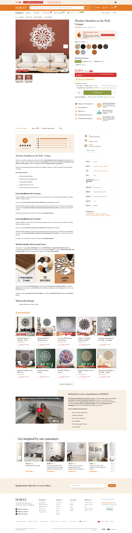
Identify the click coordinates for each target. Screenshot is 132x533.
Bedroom (98, 215)
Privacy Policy (73, 521)
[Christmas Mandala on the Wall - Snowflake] (106, 326)
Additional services (88, 510)
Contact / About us (88, 502)
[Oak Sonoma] (28, 78)
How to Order (64, 521)
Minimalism (96, 166)
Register (71, 510)
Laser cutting (96, 179)
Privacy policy (80, 528)
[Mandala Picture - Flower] (45, 358)
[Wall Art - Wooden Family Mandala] (86, 326)
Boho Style (105, 166)
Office (57, 512)
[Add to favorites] (114, 92)
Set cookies (84, 521)
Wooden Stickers (42, 512)
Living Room (97, 213)
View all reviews (25, 148)
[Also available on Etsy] (99, 118)
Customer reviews (88, 504)
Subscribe (112, 485)
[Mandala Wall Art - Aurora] (66, 358)
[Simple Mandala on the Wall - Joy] (25, 358)
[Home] (16, 17)
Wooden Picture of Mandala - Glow (23, 339)
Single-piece (96, 170)
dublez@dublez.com (108, 503)
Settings (71, 508)
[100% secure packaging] (99, 105)
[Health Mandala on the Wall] (86, 358)
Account (71, 502)
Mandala (95, 161)
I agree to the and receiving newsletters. (88, 488)
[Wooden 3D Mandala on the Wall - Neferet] (106, 358)
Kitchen (58, 508)
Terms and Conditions (94, 529)
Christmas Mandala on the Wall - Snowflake (106, 339)
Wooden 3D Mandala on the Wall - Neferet (107, 371)
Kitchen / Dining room (90, 215)
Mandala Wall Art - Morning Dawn (44, 339)
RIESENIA (23, 529)
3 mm (95, 201)
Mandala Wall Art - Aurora (64, 371)
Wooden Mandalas (43, 506)
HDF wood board (97, 187)
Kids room (58, 506)
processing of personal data (85, 488)
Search (87, 7)
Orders (71, 506)
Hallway (102, 215)
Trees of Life (41, 508)
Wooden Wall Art (42, 510)
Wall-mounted (103, 170)
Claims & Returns (44, 521)
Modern (101, 166)
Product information (88, 508)
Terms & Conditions (54, 521)
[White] (19, 78)
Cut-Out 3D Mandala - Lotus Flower (65, 339)
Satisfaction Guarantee (21, 521)
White (95, 175)
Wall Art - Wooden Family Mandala (84, 339)
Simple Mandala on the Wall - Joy (25, 371)
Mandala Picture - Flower (43, 371)
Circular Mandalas (90, 213)
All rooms (58, 513)
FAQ (85, 506)
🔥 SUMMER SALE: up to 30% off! (33, 2)
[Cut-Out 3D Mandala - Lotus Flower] (66, 326)
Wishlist (71, 504)
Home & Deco (42, 502)
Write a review (91, 150)
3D (106, 170)
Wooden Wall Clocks (43, 504)
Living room (58, 502)
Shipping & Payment (32, 521)
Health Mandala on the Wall (86, 371)
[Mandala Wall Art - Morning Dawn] (45, 326)
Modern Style (104, 213)
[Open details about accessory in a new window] (87, 85)
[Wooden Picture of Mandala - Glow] (25, 326)
